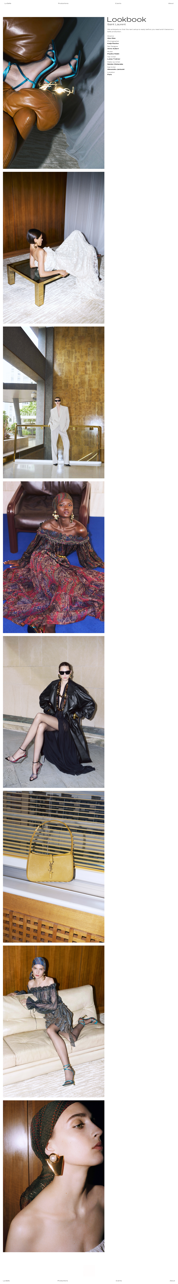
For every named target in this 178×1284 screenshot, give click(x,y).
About (171, 3)
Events (118, 3)
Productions (63, 3)
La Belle (7, 3)
